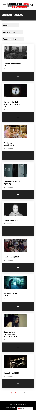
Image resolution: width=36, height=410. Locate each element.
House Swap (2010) (11, 373)
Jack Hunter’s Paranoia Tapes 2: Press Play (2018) (11, 334)
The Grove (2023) (11, 220)
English (22, 408)
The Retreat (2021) (11, 257)
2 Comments (9, 339)
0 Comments (9, 69)
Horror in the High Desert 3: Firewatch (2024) (12, 104)
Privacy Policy (10, 407)
